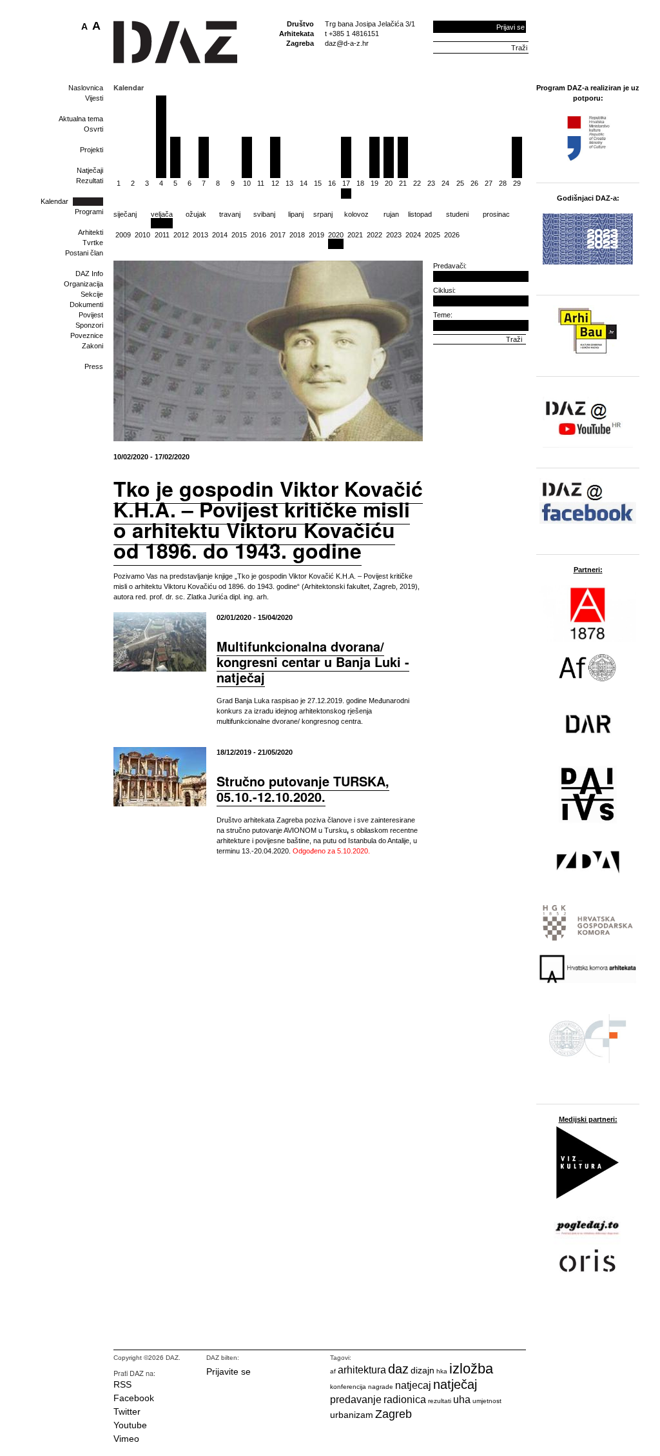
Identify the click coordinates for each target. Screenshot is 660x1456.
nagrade (380, 1386)
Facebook (133, 1398)
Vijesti (94, 98)
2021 (355, 235)
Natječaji (90, 170)
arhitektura (362, 1369)
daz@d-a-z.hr (347, 43)
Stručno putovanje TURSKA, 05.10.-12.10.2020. (303, 789)
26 (474, 183)
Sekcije (92, 294)
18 (360, 183)
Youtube (130, 1425)
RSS (122, 1384)
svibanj (264, 214)
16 (332, 183)
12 (275, 183)
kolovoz (356, 214)
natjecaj (413, 1385)
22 (417, 183)
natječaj (455, 1384)
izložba (471, 1369)
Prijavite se (228, 1371)
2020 (336, 235)
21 (403, 183)
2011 (162, 235)
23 (431, 183)
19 (374, 183)
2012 (181, 235)
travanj (229, 214)
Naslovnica (85, 88)
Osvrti (93, 129)
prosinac (496, 214)
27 (488, 183)
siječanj (125, 214)
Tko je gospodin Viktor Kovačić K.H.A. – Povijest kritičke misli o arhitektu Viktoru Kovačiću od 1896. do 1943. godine (268, 519)
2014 (220, 235)
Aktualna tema (81, 119)
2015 (239, 235)
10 (247, 183)
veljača (162, 214)
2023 (394, 235)
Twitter (127, 1411)
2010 (142, 235)
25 (460, 183)
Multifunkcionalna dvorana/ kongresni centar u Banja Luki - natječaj (313, 661)
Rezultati (89, 180)
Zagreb (393, 1414)
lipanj (296, 214)
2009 (123, 235)
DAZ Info (89, 273)
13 (289, 183)
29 (517, 183)
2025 (432, 235)
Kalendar (54, 201)
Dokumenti (86, 304)
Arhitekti (90, 232)
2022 (374, 235)
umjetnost (486, 1400)
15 (318, 183)
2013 (200, 235)
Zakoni (92, 346)
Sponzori (89, 325)
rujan (391, 214)
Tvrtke (92, 242)
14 (303, 183)
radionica (404, 1399)
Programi (89, 211)
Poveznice (86, 335)
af (333, 1371)
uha (462, 1399)
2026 (452, 235)
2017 (278, 235)
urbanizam (351, 1415)
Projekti (91, 150)
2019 (316, 235)
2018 (297, 235)
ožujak (196, 214)
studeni (457, 214)
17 (346, 183)
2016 (258, 235)
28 (503, 183)
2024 (413, 235)
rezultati (439, 1400)
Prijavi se (510, 27)
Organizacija (83, 284)
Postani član (84, 253)
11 (260, 183)
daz (398, 1369)
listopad (420, 214)
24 (445, 183)
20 (389, 183)
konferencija (348, 1386)
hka (441, 1371)
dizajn (422, 1370)
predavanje (356, 1399)
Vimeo (126, 1438)
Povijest (91, 315)
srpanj (323, 214)
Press (93, 366)
